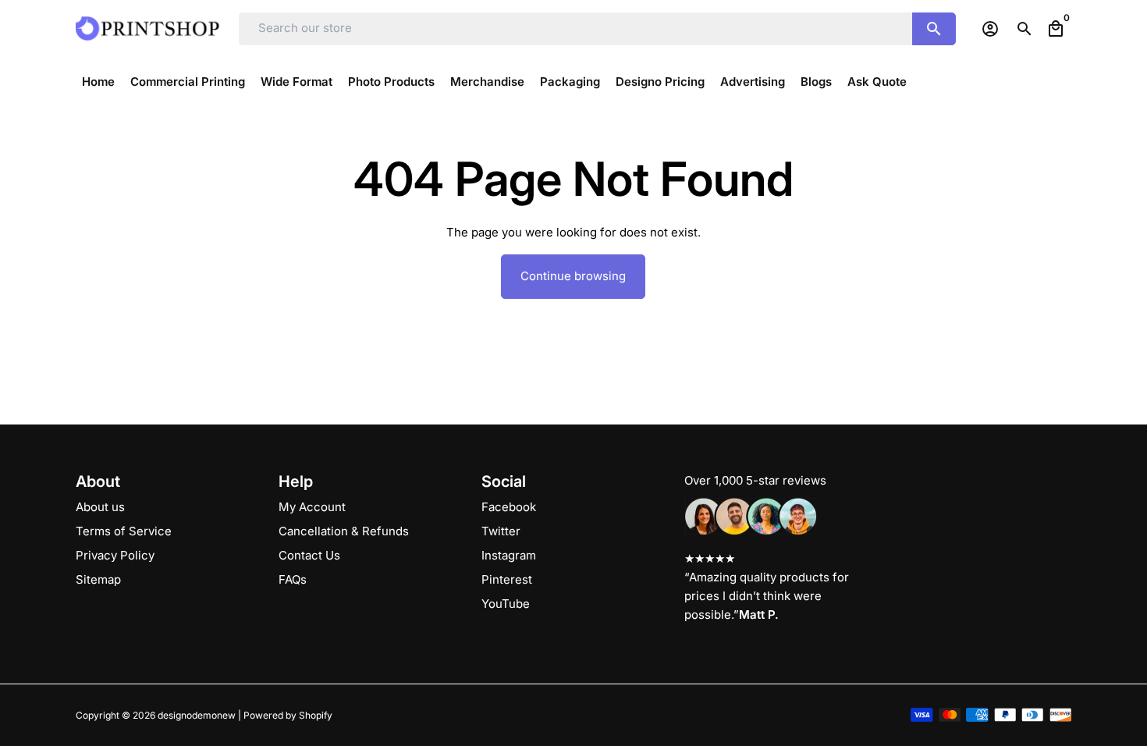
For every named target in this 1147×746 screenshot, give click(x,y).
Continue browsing (573, 275)
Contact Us (309, 555)
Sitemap (98, 579)
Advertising (752, 81)
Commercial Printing (187, 81)
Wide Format (296, 81)
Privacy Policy (115, 555)
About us (100, 506)
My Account (312, 506)
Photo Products (391, 81)
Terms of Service (124, 531)
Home (98, 81)
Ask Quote (877, 81)
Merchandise (487, 81)
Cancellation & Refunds (344, 531)
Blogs (816, 81)
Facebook (508, 506)
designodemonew (197, 715)
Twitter (500, 531)
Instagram (508, 555)
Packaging (570, 81)
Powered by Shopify (287, 715)
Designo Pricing (660, 81)
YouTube (505, 603)
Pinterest (506, 579)
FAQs (293, 579)
